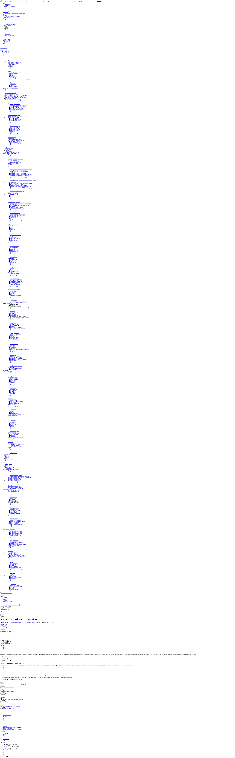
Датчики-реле (11, 546)
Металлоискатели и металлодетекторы (16, 140)
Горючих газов (8, 460)
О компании (8, 4)
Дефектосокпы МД (14, 251)
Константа (12, 229)
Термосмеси (7, 147)
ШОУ (11, 219)
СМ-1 (11, 239)
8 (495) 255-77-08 (3, 48)
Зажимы (12, 410)
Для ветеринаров (13, 580)
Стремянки (12, 436)
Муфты (9, 71)
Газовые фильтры (11, 548)
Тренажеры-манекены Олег (13, 485)
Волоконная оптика (14, 509)
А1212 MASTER (13, 257)
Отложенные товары (7, 601)
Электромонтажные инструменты (15, 417)
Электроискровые (14, 247)
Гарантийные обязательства (11, 19)
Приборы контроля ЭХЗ (13, 73)
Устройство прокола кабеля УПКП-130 (18, 187)
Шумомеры (12, 395)
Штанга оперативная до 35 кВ (16, 221)
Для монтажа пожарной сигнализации (18, 328)
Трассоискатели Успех (15, 121)
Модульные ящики (12, 432)
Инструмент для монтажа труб (14, 446)
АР (11, 226)
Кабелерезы (12, 382)
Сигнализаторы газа (9, 467)
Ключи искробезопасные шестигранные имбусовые (21, 169)
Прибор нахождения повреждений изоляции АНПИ (16, 97)
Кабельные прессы (12, 399)
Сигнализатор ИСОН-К (15, 204)
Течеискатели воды (12, 137)
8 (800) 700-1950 (6, 746)
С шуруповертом (13, 347)
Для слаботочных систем (15, 334)
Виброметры (13, 390)
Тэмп (11, 270)
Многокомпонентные (9, 459)
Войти (1, 603)
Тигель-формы (8, 149)
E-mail (1, 604)
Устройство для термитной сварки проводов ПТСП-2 (21, 188)
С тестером (12, 346)
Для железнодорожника (15, 356)
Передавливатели (14, 540)
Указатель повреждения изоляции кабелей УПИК (20, 203)
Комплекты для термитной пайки (12, 152)
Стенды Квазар (13, 519)
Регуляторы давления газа (13, 530)
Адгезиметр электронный (15, 235)
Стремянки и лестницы (13, 434)
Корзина (2, 596)
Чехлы (11, 574)
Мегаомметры (11, 200)
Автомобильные (13, 305)
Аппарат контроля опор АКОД (16, 184)
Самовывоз (7, 17)
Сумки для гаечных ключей (16, 569)
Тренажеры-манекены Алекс (14, 481)
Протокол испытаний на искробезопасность (12, 663)
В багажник (12, 587)
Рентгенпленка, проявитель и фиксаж (18, 301)
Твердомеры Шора (14, 275)
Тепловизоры (13, 291)
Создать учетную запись (5, 607)
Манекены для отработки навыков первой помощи (18, 470)
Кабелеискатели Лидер (15, 129)
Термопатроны (8, 151)
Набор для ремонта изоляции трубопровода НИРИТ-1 (16, 95)
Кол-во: (2, 628)
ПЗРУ (11, 197)
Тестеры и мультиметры (13, 193)
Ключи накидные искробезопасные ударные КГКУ (21, 174)
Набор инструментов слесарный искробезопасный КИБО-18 (13, 684)
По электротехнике (14, 518)
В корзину (3, 631)
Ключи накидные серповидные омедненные (19, 175)
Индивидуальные (9, 461)
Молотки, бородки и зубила (13, 385)
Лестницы (12, 435)
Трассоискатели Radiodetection (16, 125)
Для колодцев (8, 468)
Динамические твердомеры (16, 280)
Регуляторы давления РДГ (15, 535)
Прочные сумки (13, 566)
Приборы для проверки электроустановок (16, 211)
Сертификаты (8, 8)
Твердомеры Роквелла (15, 273)
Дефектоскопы (11, 242)
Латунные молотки (14, 158)
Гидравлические (13, 400)
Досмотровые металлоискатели (16, 144)
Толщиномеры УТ (14, 271)
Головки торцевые (12, 404)
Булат (11, 269)
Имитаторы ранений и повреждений (15, 488)
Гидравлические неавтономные (16, 401)
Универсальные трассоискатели (17, 107)
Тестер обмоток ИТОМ (15, 213)
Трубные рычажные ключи (13, 163)
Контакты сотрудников (10, 35)
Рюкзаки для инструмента (15, 567)
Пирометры (12, 290)
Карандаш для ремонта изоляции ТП (13, 99)
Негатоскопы (13, 298)
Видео (6, 27)
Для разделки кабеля (14, 333)
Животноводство (13, 497)
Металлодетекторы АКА (15, 142)
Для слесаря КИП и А (14, 312)
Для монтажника (13, 581)
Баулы (11, 562)
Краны (11, 538)
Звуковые (7, 462)
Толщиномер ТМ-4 (14, 267)
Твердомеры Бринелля (15, 274)
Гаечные (12, 449)
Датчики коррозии (12, 64)
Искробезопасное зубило (13, 160)
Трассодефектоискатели (15, 104)
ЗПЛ (11, 196)
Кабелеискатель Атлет (15, 133)
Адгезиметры (10, 225)
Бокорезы (12, 418)
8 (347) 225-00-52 (3, 49)
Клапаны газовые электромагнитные (18, 544)
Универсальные (13, 338)
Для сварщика (13, 361)
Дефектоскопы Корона (15, 254)
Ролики (11, 411)
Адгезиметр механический (15, 234)
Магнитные (12, 261)
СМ (11, 227)
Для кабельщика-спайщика (16, 368)
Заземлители (10, 65)
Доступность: (3, 627)
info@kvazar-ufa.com (4, 52)
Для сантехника (13, 360)
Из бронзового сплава (14, 324)
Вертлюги (12, 407)
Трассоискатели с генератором (16, 112)
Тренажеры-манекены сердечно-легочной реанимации (19, 477)
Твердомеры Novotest (14, 285)
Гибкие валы (10, 442)
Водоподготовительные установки (17, 555)
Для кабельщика (13, 369)
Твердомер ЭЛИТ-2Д (14, 283)
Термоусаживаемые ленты (10, 93)
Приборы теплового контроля (14, 289)
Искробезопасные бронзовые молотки (18, 156)
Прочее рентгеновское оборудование (18, 302)
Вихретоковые (13, 245)
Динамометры (13, 409)
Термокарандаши (9, 148)
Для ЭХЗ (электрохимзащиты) (16, 351)
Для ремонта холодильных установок (18, 359)
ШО (11, 218)
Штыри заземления (14, 67)
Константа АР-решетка (15, 238)
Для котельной (8, 465)
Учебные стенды (11, 514)
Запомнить (4, 616)
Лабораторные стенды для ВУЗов (15, 524)
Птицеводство (13, 498)
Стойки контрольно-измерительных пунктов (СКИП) (19, 79)
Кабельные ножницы (14, 379)
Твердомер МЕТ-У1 (14, 286)
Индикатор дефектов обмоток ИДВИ (18, 214)
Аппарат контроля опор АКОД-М (17, 191)
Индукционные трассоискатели (17, 109)
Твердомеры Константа (15, 284)
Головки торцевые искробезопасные (15, 159)
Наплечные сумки (14, 563)
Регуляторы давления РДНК (16, 533)
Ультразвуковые (13, 243)
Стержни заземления (14, 68)
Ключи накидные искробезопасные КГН (18, 173)
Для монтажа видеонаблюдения (17, 327)
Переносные (12, 83)
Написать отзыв (3, 624)
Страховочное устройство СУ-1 (17, 207)
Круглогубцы (13, 424)
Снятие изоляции (11, 373)
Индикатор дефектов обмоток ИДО (17, 215)
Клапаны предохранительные (16, 542)
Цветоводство (13, 500)
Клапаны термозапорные (15, 537)
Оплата (4, 14)
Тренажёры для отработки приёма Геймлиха (19, 476)
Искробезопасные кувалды (16, 155)
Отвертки (10, 164)
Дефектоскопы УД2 (14, 249)
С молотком (12, 345)
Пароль (2, 606)
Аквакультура (13, 493)
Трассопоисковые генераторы (14, 115)
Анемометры (13, 388)
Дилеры (7, 7)
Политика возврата (9, 22)
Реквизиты (5, 30)
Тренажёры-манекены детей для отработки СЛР (20, 472)
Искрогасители (11, 165)
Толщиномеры (11, 258)
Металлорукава (11, 443)
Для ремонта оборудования (16, 358)
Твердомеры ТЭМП (14, 278)
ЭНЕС (11, 85)
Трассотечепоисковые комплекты (15, 116)
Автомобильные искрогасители (14, 162)
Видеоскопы (12, 391)
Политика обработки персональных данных (12, 727)
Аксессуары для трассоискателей (17, 113)
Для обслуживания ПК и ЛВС (16, 318)
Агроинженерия (13, 492)
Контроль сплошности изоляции (12, 89)
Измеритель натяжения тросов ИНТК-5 (18, 185)
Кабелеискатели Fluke (14, 130)
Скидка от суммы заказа (10, 24)
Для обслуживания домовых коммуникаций (19, 307)
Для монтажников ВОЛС (15, 320)
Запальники (10, 551)
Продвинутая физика (14, 505)
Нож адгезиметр (13, 231)
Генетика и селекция (14, 496)
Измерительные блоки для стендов (17, 521)
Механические (13, 262)
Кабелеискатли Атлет (14, 128)
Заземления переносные (13, 194)
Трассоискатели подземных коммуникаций (19, 105)
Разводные (12, 450)
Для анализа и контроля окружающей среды (19, 349)
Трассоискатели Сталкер (15, 119)
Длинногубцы (13, 420)
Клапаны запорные (14, 541)
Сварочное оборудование (13, 438)
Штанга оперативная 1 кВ (15, 222)
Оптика (11, 507)
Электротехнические (14, 339)
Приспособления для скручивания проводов (19, 205)
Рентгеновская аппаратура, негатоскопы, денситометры (19, 296)
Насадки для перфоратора (15, 440)
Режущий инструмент (12, 377)
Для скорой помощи (14, 585)
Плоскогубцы (13, 422)
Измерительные (13, 335)
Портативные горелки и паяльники (15, 416)
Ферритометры (13, 263)
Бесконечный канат (14, 206)
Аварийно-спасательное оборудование (16, 444)
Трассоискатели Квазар (15, 118)
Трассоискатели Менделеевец (16, 122)
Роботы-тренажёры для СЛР (16, 475)
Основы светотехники (15, 510)
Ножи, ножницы (13, 378)
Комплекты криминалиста (15, 363)
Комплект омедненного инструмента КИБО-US (10, 706)
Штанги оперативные (12, 217)
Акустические (13, 248)
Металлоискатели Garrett (15, 143)
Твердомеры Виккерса (15, 276)
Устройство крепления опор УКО (17, 209)
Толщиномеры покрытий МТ (16, 265)
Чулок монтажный (14, 413)
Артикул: (2, 625)
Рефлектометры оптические (16, 139)
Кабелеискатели (11, 131)
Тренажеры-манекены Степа (14, 482)
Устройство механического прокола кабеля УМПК (20, 186)
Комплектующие (13, 86)
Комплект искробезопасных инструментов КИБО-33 (11, 699)
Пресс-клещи (10, 405)
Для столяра (12, 362)
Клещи (11, 427)
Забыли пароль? (7, 606)
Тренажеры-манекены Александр (15, 478)
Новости (7, 5)
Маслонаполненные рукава (13, 433)
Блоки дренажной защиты (13, 63)
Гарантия (5, 736)
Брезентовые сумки (14, 589)
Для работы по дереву (14, 329)
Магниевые (12, 76)
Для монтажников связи (15, 319)
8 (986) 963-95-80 (3, 50)
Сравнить (2, 645)
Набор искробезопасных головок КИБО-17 (9, 691)
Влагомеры (12, 392)
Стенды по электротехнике (13, 522)
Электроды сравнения (12, 80)
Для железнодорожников (15, 577)
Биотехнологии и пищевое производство (18, 494)
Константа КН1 (13, 240)
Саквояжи (12, 571)
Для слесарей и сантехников (16, 586)
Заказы (4, 599)
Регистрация (5, 603)
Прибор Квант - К (14, 216)
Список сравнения (7, 600)
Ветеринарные (13, 355)
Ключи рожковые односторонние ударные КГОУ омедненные (23, 180)
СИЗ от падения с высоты (13, 445)
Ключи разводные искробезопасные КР (18, 170)
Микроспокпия (13, 512)
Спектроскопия (13, 511)
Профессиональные (14, 337)
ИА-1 (11, 241)
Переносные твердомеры (15, 282)
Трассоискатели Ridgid (15, 126)
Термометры (12, 292)
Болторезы (12, 381)
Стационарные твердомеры (16, 281)
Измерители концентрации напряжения (13, 91)
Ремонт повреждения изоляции (11, 94)
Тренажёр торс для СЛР (15, 474)
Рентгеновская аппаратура (15, 297)
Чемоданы (12, 573)
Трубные (12, 451)
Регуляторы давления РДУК (16, 531)
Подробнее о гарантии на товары (7, 667)
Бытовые (7, 457)
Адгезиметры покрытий (15, 232)
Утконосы (12, 426)
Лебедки (12, 412)
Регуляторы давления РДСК (16, 532)
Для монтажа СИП (14, 315)
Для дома (12, 326)
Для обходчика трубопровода (16, 308)
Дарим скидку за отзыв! (10, 25)
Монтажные (12, 336)
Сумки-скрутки (13, 570)
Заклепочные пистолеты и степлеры (15, 437)
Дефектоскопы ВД (14, 250)
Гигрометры (12, 293)
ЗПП (11, 195)
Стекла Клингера (11, 553)
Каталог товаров (6, 10)
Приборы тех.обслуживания (14, 202)
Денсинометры (13, 300)
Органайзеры (13, 564)
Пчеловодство (13, 499)
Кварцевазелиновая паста (10, 98)
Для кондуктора (13, 578)
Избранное (5, 716)
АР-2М (11, 236)
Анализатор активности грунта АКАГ (13, 100)
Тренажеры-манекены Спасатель (15, 487)
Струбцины (10, 447)
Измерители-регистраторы (15, 295)
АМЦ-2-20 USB (13, 237)
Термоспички (8, 150)
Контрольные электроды (13, 552)
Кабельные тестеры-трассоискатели (17, 111)
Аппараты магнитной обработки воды (18, 556)
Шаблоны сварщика (12, 87)
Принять (99, 1)
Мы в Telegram (8, 33)
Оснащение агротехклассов (13, 490)
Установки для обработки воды (14, 554)
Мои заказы (5, 714)
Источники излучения (15, 513)
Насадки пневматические (15, 403)
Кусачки (12, 425)
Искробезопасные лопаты (13, 161)
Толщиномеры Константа (15, 264)
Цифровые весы (13, 389)
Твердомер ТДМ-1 (14, 287)
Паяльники (10, 398)
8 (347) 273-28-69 (6, 748)
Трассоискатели (11, 102)
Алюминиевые (13, 77)
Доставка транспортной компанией (12, 16)
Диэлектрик (12, 341)
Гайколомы (12, 384)
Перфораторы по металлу (13, 439)
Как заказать (5, 12)
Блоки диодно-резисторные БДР (14, 62)
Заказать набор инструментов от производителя (15, 13)
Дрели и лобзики (11, 396)
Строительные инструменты (16, 330)
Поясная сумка (13, 565)
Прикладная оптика (14, 508)
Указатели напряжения (12, 192)
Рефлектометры (11, 138)
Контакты (5, 31)
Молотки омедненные (12, 154)
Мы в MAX (7, 34)
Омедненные (13, 323)
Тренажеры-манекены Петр (13, 483)
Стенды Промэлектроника (15, 520)
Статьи (6, 28)
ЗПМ (11, 199)
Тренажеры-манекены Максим (14, 479)
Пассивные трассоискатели (16, 110)
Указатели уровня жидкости (16, 547)
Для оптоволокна (14, 342)
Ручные (7, 466)
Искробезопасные (14, 344)
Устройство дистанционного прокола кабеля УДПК (21, 183)
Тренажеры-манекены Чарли (14, 486)
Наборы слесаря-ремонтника (16, 366)
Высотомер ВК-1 (13, 210)
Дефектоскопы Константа (15, 253)
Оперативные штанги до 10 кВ (16, 220)
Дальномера (12, 393)
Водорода (7, 458)
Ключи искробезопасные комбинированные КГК (20, 167)
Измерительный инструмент (14, 387)
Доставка (5, 735)
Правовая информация (10, 6)
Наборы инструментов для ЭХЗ (14, 72)
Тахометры (12, 394)
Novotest (12, 230)
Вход (4, 711)
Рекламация (7, 20)
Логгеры (12, 294)
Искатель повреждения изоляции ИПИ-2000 (14, 96)
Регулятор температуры (15, 534)
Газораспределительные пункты (14, 545)
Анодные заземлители (15, 69)
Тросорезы (12, 383)
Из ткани (12, 590)
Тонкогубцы (12, 423)
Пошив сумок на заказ (7, 728)
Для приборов (13, 584)
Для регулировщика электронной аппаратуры (19, 317)
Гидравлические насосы (13, 415)
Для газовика (13, 309)
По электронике (13, 516)
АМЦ (11, 228)
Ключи (9, 448)
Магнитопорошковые (14, 246)
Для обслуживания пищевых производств (19, 350)
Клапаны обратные (14, 543)
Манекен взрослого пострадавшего (17, 471)
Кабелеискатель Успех (15, 132)
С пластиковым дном (14, 568)
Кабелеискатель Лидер (15, 134)
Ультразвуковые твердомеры (16, 279)
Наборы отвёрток (14, 372)
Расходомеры (10, 558)
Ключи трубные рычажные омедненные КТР (19, 171)
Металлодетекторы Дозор (15, 141)
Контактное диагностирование (11, 90)
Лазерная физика (13, 503)
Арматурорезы (13, 380)
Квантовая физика (14, 504)
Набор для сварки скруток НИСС (17, 208)
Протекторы (10, 74)
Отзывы (7, 9)
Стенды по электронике (13, 523)
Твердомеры (10, 272)
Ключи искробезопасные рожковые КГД (18, 177)
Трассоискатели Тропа (15, 123)
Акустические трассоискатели (16, 108)
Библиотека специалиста (10, 29)
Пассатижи (12, 421)
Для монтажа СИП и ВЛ (13, 406)
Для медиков (13, 579)
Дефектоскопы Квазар (15, 252)
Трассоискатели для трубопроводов (17, 106)
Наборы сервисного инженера (16, 365)
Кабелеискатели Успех (15, 127)
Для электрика (13, 314)
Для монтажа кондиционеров (16, 357)
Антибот (2, 608)
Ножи (11, 374)
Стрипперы (12, 376)
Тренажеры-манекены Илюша (14, 480)
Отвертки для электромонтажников (17, 429)
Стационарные (13, 84)
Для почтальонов (13, 583)
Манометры (10, 557)
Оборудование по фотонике (13, 501)
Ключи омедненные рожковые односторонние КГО (21, 178)
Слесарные (12, 311)
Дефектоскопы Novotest (15, 256)
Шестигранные (13, 453)
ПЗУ (11, 198)
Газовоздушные (8, 464)
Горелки (9, 549)
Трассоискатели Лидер (15, 120)
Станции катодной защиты (13, 78)
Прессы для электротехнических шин (16, 414)
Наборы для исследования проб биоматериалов (20, 352)
